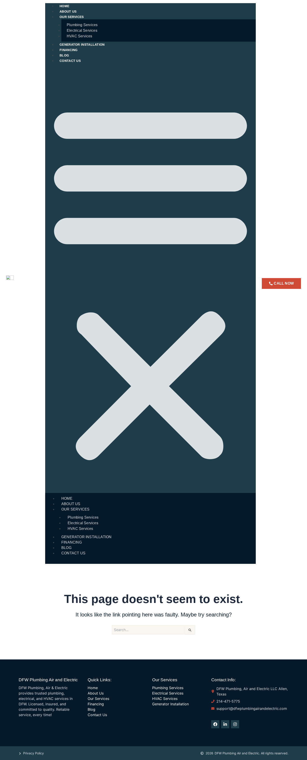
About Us (70, 504)
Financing (71, 542)
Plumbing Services (82, 25)
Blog (66, 548)
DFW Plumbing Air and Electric (48, 679)
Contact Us (70, 61)
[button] (150, 281)
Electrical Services (82, 30)
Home (66, 498)
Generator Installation (82, 44)
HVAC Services (79, 36)
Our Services (72, 17)
